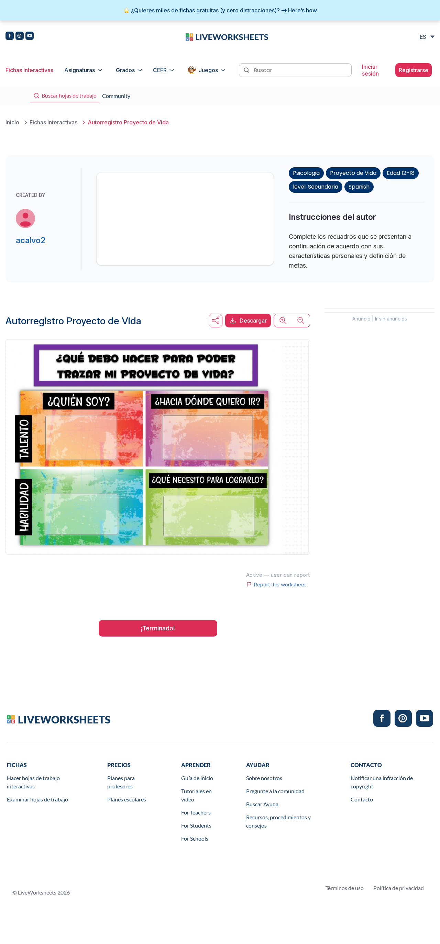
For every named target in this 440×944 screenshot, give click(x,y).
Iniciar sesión (370, 70)
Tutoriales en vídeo (196, 795)
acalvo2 (30, 240)
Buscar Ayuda (262, 804)
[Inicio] (227, 36)
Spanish (359, 187)
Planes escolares (126, 799)
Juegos (208, 70)
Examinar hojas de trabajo (37, 799)
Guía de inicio (197, 778)
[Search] (247, 69)
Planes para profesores (121, 782)
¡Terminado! (158, 628)
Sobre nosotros (264, 778)
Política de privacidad (398, 888)
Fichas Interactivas (29, 70)
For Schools (194, 838)
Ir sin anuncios (391, 319)
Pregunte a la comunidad (275, 791)
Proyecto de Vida (353, 173)
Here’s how (302, 10)
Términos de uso (345, 888)
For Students (196, 825)
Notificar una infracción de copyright (382, 782)
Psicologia (306, 173)
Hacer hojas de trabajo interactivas (33, 782)
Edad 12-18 (401, 173)
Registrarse (413, 70)
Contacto (362, 799)
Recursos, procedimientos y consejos (278, 821)
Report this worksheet (280, 584)
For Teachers (196, 812)
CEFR (160, 70)
